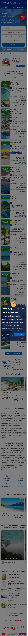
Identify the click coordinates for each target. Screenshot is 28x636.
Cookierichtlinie (5, 338)
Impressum (23, 338)
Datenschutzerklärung (6, 337)
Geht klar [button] (19, 334)
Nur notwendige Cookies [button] (20, 308)
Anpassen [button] (7, 334)
